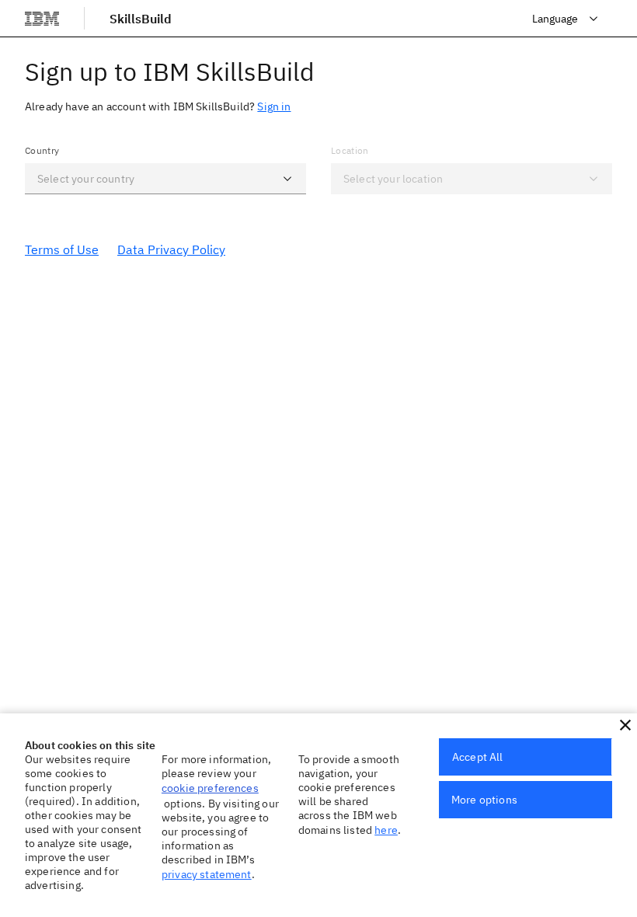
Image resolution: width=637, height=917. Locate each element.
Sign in (274, 106)
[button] (287, 178)
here (386, 830)
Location (350, 150)
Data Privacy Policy (171, 249)
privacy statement (207, 874)
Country (42, 150)
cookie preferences (210, 788)
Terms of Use (62, 249)
